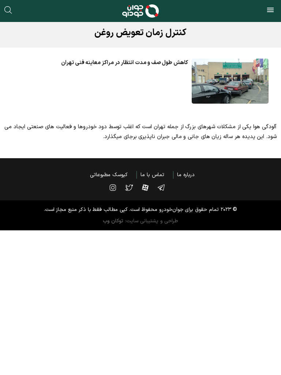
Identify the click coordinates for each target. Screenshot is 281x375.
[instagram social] (116, 187)
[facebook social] (149, 187)
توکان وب (113, 221)
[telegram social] (165, 187)
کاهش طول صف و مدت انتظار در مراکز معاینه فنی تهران (124, 63)
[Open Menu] (270, 11)
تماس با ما (152, 175)
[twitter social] (132, 187)
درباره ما (186, 175)
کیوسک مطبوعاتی (109, 175)
